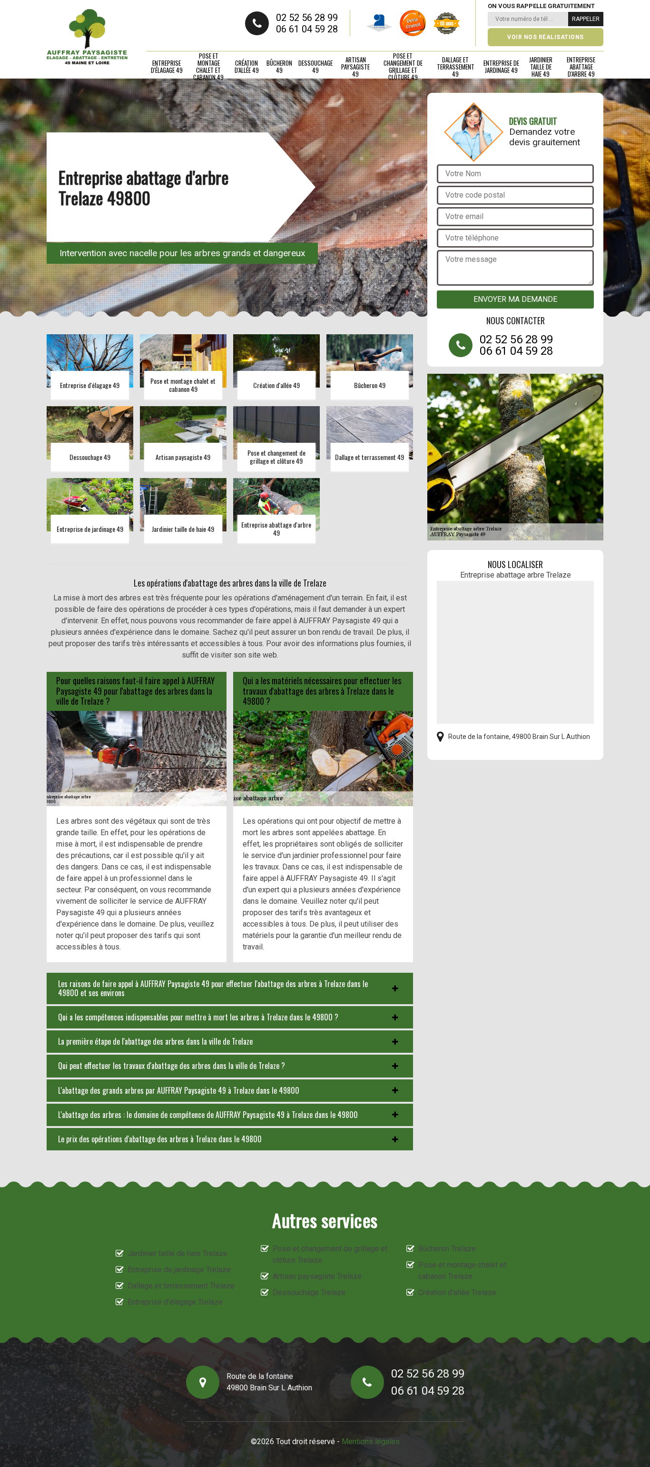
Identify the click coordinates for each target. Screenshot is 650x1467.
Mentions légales (371, 1441)
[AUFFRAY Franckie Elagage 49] (87, 37)
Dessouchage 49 (315, 66)
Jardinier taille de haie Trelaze (177, 1253)
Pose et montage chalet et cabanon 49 (208, 67)
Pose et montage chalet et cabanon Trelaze (462, 1270)
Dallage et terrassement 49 (455, 67)
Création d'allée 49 (247, 66)
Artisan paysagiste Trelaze (317, 1276)
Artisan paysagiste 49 (355, 67)
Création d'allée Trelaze (457, 1292)
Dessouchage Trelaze (309, 1292)
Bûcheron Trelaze (447, 1248)
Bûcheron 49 (279, 66)
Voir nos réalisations (545, 37)
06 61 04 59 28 (307, 29)
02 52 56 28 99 (307, 17)
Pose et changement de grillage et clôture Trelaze (330, 1254)
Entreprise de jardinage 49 (501, 66)
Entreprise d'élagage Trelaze (175, 1302)
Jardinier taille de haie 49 (540, 67)
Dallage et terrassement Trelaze (181, 1285)
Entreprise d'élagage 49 (167, 66)
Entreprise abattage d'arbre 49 (581, 67)
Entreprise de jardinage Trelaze (179, 1269)
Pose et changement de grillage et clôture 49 (403, 67)
